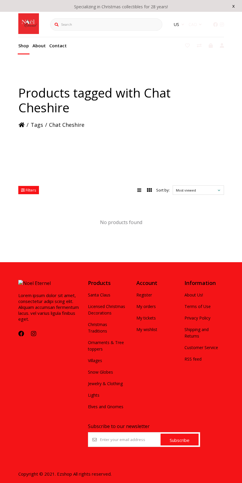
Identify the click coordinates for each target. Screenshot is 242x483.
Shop (23, 45)
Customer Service (201, 347)
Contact (58, 45)
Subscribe (179, 440)
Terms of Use (197, 306)
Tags (37, 124)
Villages (95, 360)
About (39, 45)
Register (144, 295)
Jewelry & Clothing (105, 383)
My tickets (146, 318)
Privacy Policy (197, 318)
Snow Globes (100, 372)
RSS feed (193, 359)
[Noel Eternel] (28, 32)
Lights (93, 395)
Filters (30, 190)
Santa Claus (99, 295)
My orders (146, 306)
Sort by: (163, 190)
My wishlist (146, 329)
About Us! (193, 295)
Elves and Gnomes (105, 406)
